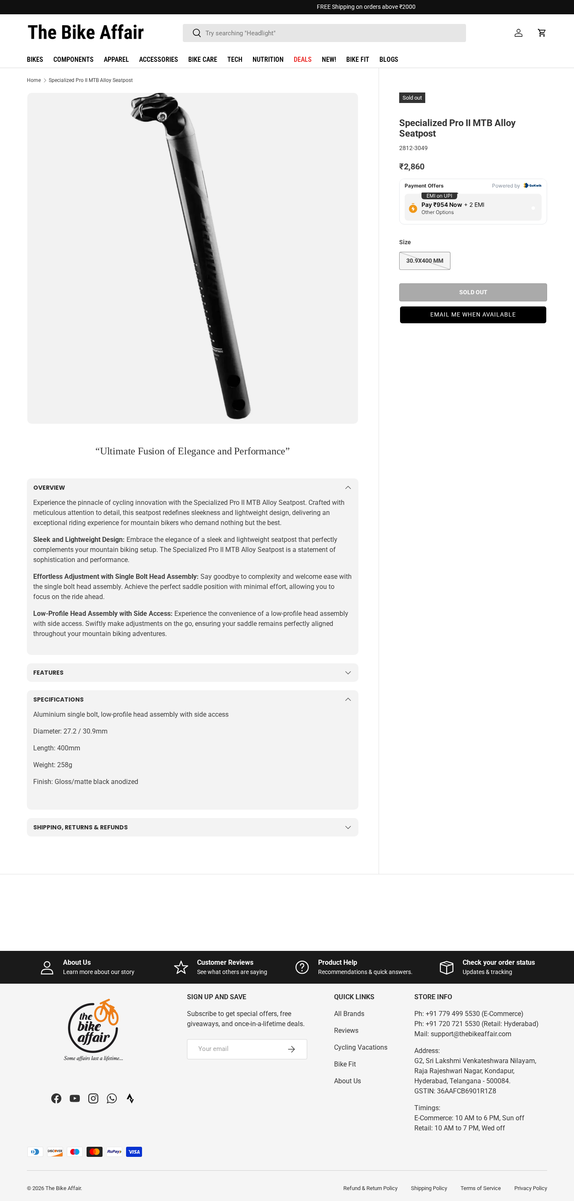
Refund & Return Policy (370, 1188)
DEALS (303, 59)
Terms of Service (481, 1188)
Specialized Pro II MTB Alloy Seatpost (91, 80)
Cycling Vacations (360, 1047)
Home (34, 80)
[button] (542, 33)
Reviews (346, 1031)
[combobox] (324, 33)
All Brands (349, 1014)
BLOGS (388, 59)
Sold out (473, 291)
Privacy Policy (530, 1188)
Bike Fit (345, 1064)
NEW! (329, 59)
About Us (347, 1081)
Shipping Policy (429, 1188)
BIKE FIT (357, 59)
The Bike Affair (63, 1188)
